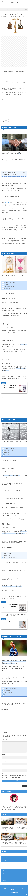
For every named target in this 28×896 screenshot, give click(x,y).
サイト (3, 767)
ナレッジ (13, 9)
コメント (4, 739)
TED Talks (7, 202)
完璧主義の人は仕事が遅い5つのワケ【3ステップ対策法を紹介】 (21, 829)
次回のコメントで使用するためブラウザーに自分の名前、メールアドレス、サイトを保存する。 (14, 776)
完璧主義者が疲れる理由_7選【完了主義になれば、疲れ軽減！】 (7, 829)
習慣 (24, 16)
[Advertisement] (14, 50)
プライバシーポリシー (19, 888)
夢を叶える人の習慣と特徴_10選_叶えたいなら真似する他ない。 (9, 386)
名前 (3, 754)
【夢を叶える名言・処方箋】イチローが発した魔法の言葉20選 (20, 844)
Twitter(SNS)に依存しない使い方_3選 (9, 622)
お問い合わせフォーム (7, 880)
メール (4, 761)
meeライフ (14, 3)
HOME (3, 9)
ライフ (18, 9)
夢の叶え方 (5, 857)
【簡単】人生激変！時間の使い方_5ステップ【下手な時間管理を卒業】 (10, 606)
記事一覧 (8, 9)
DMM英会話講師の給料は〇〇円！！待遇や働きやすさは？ (7, 843)
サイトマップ (14, 889)
